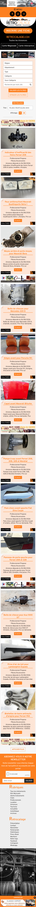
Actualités (14, 809)
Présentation (15, 823)
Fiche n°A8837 (5, 223)
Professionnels (15, 800)
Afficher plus (18, 749)
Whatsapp (13, 845)
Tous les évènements (18, 791)
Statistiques (14, 832)
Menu (19, 9)
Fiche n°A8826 (5, 686)
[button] (18, 138)
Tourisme (13, 807)
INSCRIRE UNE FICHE (18, 30)
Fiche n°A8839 (5, 174)
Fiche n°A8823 (5, 480)
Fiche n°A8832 (5, 530)
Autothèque (14, 811)
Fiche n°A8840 (5, 330)
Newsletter (14, 828)
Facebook (13, 841)
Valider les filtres (18, 90)
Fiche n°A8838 (5, 273)
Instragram (14, 843)
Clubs (12, 798)
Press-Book (14, 834)
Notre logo (14, 839)
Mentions (13, 836)
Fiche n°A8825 (5, 579)
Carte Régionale (9, 45)
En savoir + (18, 171)
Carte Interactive (26, 45)
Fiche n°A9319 (5, 735)
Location (13, 802)
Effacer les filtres (18, 95)
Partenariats (14, 830)
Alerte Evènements (17, 796)
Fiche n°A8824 (5, 423)
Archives (13, 813)
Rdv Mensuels (15, 793)
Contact (13, 825)
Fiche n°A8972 (5, 377)
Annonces (14, 804)
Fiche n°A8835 (5, 637)
